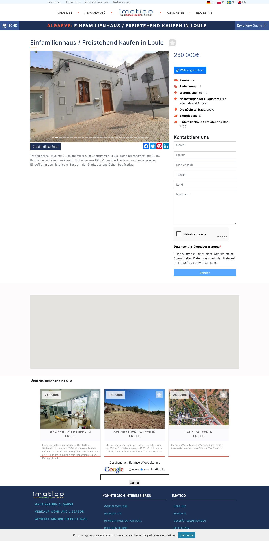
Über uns (73, 2)
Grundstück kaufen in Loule (134, 434)
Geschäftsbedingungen (190, 520)
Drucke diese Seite (45, 146)
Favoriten (54, 2)
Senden (205, 273)
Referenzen (122, 2)
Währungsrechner (191, 70)
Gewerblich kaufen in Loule (70, 434)
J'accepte (186, 535)
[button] (40, 96)
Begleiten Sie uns (115, 528)
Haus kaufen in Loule (198, 434)
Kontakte (180, 513)
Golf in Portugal (115, 506)
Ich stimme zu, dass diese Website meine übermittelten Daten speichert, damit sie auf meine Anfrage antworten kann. (204, 258)
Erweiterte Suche (249, 25)
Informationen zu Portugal (123, 520)
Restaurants (112, 513)
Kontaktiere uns (97, 2)
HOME (12, 25)
